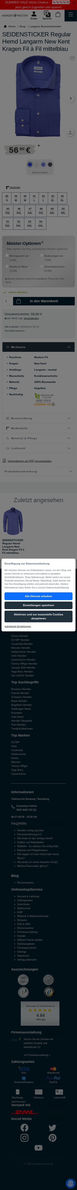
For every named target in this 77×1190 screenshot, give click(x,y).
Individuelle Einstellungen (18, 626)
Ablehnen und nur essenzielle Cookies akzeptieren (38, 616)
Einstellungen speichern (38, 605)
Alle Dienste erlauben (38, 596)
